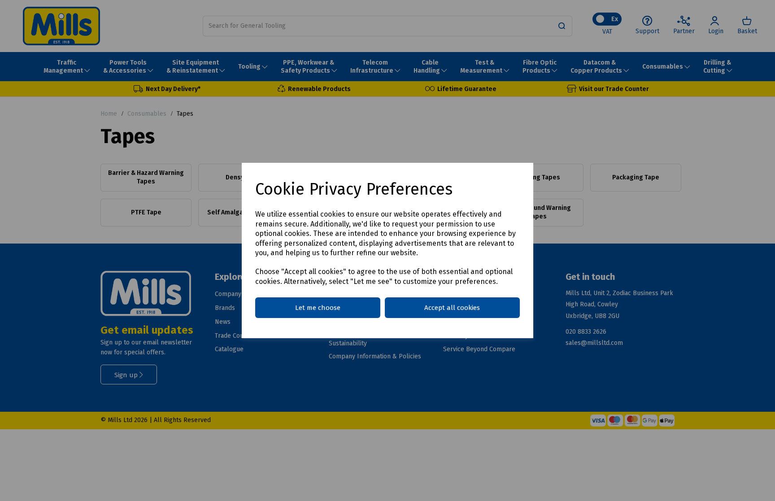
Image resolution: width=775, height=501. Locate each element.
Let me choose (317, 308)
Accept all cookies (452, 308)
